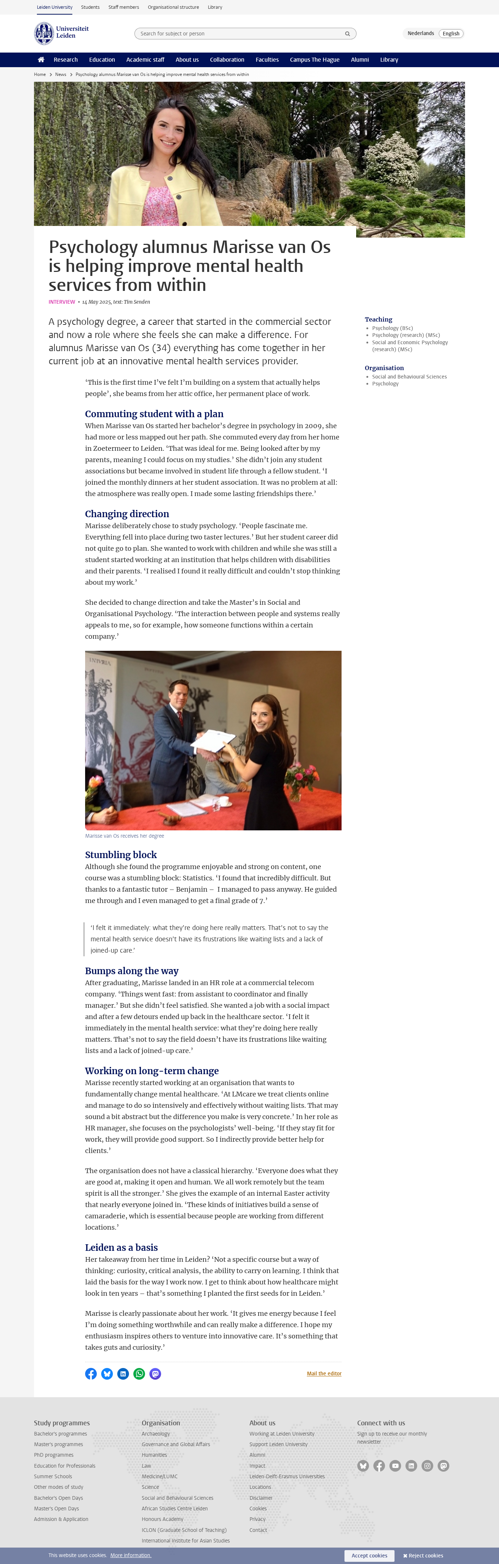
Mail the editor (324, 1373)
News (60, 74)
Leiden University (54, 7)
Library (215, 7)
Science (150, 1487)
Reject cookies (426, 1555)
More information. (131, 1555)
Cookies (258, 1508)
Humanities (154, 1455)
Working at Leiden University (282, 1433)
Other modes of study (58, 1487)
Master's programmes (58, 1444)
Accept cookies (369, 1555)
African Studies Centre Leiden (175, 1508)
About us (187, 60)
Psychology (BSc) (392, 328)
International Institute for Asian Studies (186, 1540)
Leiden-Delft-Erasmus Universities (287, 1476)
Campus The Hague (315, 60)
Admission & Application (61, 1519)
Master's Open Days (56, 1508)
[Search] (348, 33)
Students (90, 7)
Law (146, 1466)
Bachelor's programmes (60, 1433)
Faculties (267, 60)
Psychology (385, 383)
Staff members (123, 7)
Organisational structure (173, 7)
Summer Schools (53, 1476)
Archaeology (156, 1433)
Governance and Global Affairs (176, 1444)
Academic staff (145, 60)
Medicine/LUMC (160, 1476)
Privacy (258, 1519)
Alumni (360, 60)
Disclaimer (261, 1498)
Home (40, 74)
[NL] (421, 33)
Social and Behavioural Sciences (409, 376)
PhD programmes (53, 1455)
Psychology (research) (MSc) (406, 335)
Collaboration (227, 60)
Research (66, 60)
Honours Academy (162, 1519)
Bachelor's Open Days (58, 1498)
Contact (258, 1530)
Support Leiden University (279, 1444)
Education (102, 60)
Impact (257, 1466)
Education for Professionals (64, 1466)
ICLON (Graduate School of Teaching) (184, 1530)
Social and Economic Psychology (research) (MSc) (410, 346)
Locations (260, 1487)
